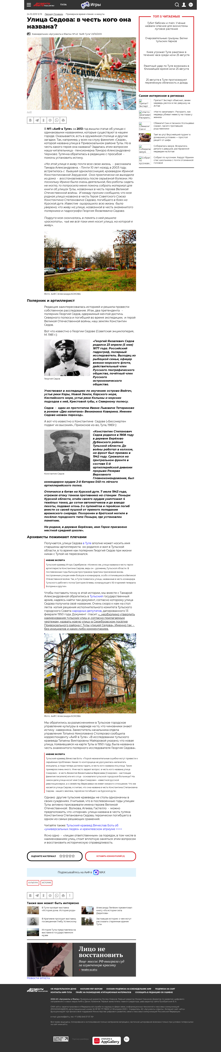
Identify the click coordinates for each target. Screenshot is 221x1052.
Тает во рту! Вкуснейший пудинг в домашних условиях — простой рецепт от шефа (172, 137)
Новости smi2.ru (38, 978)
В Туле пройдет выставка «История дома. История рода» (58, 909)
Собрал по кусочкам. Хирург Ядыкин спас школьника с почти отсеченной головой (174, 160)
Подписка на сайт (165, 989)
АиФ (29, 112)
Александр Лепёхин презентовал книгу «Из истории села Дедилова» (114, 910)
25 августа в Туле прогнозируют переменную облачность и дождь (166, 81)
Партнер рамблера (80, 1039)
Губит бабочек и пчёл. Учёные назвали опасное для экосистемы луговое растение (166, 26)
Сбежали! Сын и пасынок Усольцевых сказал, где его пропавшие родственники (174, 126)
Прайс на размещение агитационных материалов (103, 992)
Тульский (96, 596)
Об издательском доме (63, 989)
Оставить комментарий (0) (110, 856)
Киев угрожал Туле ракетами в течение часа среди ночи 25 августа (166, 54)
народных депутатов (87, 611)
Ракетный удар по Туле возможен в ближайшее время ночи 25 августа (166, 67)
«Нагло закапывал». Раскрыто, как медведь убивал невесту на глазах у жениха (173, 114)
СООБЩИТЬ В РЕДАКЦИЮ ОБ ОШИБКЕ (154, 992)
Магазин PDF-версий (91, 989)
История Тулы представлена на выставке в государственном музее (59, 932)
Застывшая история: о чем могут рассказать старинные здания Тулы (113, 921)
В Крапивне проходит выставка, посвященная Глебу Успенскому (59, 920)
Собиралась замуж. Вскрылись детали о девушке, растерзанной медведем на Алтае (171, 149)
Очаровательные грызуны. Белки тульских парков (166, 40)
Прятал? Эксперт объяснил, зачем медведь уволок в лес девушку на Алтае (172, 103)
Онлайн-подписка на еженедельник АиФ (128, 989)
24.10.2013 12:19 (34, 14)
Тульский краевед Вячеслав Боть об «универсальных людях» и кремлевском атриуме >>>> (83, 827)
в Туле (87, 543)
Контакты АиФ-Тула (61, 992)
